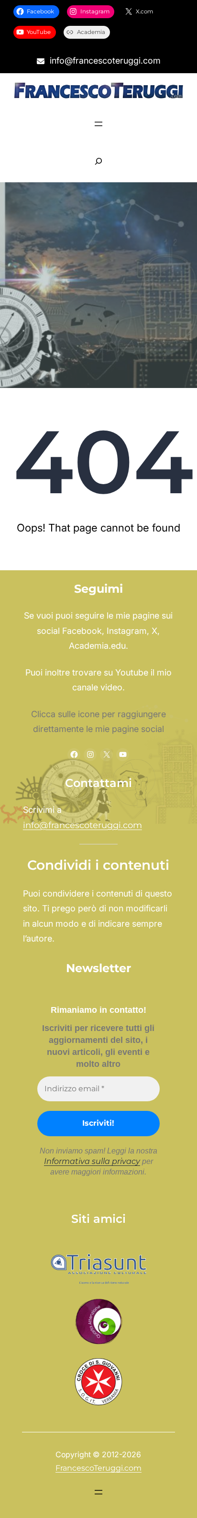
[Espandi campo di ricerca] (99, 161)
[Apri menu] (98, 124)
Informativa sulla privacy (92, 1161)
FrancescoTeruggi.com (98, 1468)
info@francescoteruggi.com (82, 825)
